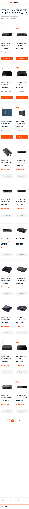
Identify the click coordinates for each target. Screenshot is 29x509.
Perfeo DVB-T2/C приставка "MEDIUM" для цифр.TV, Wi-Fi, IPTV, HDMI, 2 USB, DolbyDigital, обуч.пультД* (21, 357)
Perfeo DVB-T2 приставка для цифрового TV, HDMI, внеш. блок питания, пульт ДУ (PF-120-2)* (21, 240)
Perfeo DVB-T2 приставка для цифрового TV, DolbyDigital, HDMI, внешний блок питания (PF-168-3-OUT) (7, 201)
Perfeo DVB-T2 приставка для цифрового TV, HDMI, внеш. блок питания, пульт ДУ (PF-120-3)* (6, 279)
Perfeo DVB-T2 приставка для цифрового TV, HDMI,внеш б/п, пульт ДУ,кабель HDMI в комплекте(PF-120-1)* (21, 318)
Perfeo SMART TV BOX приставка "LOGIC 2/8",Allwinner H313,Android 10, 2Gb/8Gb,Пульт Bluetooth (6, 122)
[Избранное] (18, 500)
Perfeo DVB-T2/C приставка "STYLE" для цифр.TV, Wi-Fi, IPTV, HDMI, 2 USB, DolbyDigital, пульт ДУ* (21, 397)
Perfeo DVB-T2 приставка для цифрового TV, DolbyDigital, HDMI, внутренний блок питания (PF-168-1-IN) (21, 201)
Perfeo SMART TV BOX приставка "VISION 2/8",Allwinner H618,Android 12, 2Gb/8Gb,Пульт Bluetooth (21, 122)
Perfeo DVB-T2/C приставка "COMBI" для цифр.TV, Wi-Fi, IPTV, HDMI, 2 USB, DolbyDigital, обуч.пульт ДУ (7, 357)
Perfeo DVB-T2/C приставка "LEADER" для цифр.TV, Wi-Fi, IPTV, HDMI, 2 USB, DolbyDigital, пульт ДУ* (21, 44)
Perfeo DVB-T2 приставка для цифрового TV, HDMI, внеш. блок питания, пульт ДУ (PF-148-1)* (21, 279)
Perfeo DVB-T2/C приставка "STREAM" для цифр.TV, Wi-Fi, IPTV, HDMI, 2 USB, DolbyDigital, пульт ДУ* (21, 83)
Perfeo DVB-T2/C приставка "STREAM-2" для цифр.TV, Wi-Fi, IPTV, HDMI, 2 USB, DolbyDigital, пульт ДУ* (6, 83)
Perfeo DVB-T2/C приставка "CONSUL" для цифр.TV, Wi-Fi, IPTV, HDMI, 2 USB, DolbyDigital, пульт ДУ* (6, 44)
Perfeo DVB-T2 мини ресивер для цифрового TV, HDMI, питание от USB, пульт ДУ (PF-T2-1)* (7, 162)
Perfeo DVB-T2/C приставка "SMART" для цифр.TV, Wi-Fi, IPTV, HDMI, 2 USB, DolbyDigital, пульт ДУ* (7, 397)
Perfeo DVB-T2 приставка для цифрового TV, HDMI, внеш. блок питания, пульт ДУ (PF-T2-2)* (6, 318)
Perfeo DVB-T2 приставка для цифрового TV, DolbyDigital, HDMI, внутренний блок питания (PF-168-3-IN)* (7, 240)
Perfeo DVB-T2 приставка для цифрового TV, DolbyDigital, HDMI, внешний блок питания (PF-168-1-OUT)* (21, 162)
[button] (2, 146)
